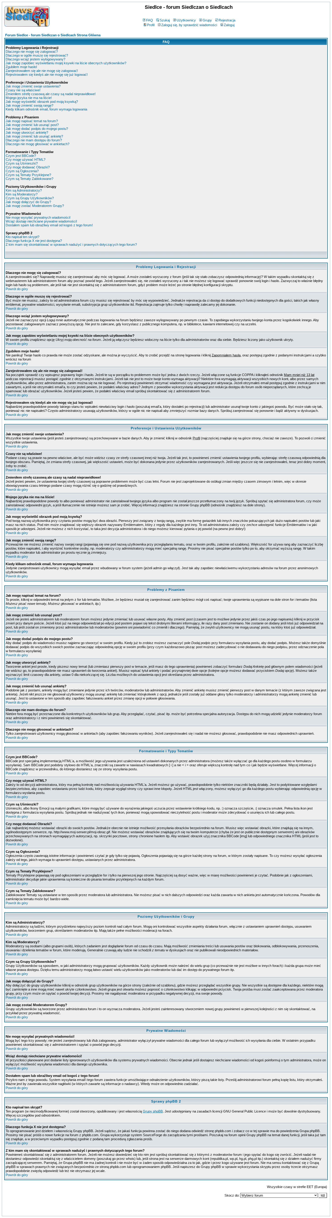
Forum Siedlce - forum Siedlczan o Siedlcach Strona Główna (53, 35)
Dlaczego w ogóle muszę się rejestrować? (37, 55)
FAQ (149, 20)
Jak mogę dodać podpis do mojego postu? (37, 129)
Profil (150, 25)
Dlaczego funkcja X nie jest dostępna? (34, 241)
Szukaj (165, 20)
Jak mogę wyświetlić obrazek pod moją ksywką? (42, 101)
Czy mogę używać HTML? (25, 159)
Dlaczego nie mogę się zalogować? (32, 51)
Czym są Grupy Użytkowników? (30, 198)
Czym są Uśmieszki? (22, 163)
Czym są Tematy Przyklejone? (28, 175)
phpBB (156, 1212)
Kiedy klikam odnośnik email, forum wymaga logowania (46, 109)
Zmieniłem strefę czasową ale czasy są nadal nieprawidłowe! (51, 94)
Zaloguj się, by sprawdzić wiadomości (189, 25)
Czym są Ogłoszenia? (22, 171)
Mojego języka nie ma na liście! (29, 98)
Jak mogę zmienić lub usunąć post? (32, 125)
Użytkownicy (186, 20)
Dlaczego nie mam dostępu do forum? (34, 140)
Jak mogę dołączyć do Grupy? (28, 202)
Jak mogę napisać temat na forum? (32, 121)
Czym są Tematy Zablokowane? (29, 179)
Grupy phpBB (153, 1111)
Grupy (207, 20)
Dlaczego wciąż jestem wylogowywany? (35, 59)
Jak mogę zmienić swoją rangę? (29, 105)
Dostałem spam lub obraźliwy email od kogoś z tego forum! (49, 225)
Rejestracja (227, 20)
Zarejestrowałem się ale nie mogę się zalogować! (42, 71)
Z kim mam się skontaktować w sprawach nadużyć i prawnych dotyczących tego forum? (71, 244)
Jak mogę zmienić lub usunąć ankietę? (34, 136)
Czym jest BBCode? (21, 156)
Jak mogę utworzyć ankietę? (27, 132)
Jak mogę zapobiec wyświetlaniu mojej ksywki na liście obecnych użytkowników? (66, 63)
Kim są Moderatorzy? (21, 194)
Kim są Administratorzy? (24, 190)
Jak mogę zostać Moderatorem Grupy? (35, 206)
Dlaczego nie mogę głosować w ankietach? (37, 144)
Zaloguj (229, 25)
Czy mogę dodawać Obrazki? (28, 167)
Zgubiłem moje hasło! (21, 67)
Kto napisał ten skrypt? (22, 237)
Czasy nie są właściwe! (23, 90)
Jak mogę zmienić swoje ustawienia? (33, 86)
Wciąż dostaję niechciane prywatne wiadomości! (41, 221)
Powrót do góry (17, 289)
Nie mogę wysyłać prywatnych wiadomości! (38, 217)
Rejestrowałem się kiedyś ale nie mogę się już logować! (47, 74)
